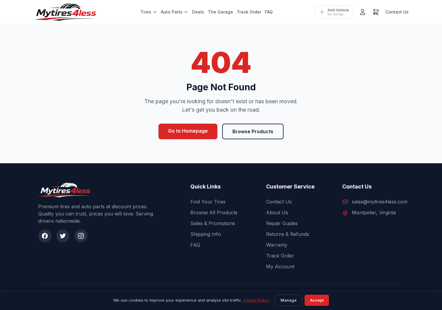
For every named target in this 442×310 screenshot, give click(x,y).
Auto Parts (172, 11)
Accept (317, 300)
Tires (145, 11)
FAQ (269, 11)
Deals (198, 11)
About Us (277, 212)
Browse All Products (214, 212)
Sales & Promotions (212, 223)
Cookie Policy (256, 300)
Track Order (249, 11)
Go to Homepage (188, 131)
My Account (280, 266)
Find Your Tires (208, 202)
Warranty (276, 245)
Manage (288, 300)
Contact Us (397, 11)
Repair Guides (282, 223)
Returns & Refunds (287, 234)
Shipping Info (205, 234)
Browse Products (252, 131)
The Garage (220, 11)
